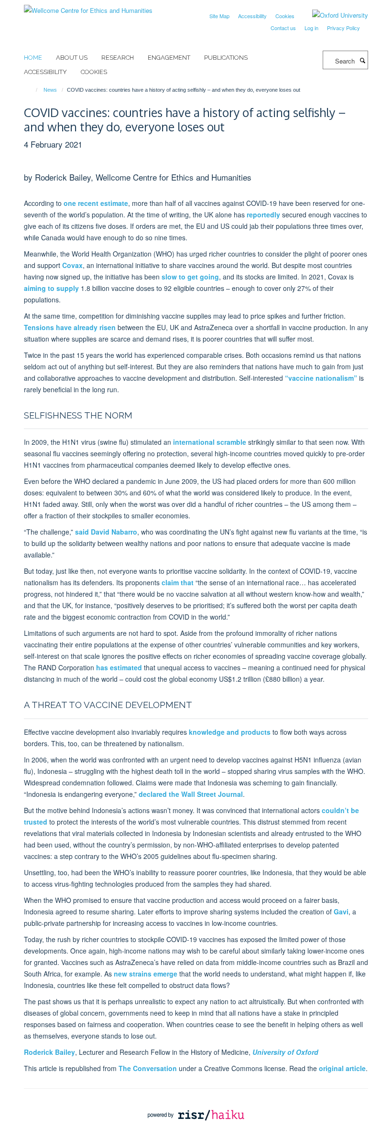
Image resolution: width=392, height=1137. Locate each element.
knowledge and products (230, 732)
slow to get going (190, 276)
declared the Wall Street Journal (191, 794)
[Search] (362, 60)
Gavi (341, 911)
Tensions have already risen (70, 327)
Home (33, 57)
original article (342, 1068)
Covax (72, 265)
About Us (71, 57)
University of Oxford (285, 1052)
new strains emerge (145, 973)
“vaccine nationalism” (321, 378)
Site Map (219, 16)
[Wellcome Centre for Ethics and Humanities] (88, 6)
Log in (311, 28)
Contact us (283, 28)
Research (117, 57)
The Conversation (148, 1068)
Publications (226, 57)
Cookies (284, 16)
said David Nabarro (106, 531)
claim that (178, 582)
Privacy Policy (343, 28)
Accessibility (252, 16)
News (50, 90)
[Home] (32, 90)
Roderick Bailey (49, 1052)
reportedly (263, 214)
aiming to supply (51, 288)
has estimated (119, 667)
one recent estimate (96, 203)
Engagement (169, 57)
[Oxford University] (333, 15)
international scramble (209, 442)
